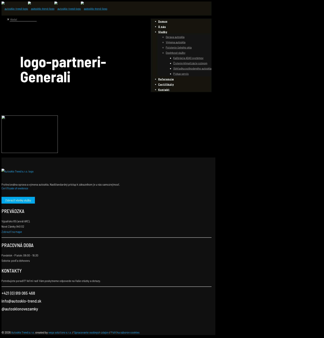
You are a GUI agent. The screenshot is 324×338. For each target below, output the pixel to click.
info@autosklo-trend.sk (21, 301)
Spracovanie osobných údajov (91, 332)
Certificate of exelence (15, 188)
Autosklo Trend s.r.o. (23, 332)
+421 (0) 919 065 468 (18, 293)
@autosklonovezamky (20, 308)
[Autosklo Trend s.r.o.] (54, 8)
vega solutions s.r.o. (60, 332)
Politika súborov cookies (125, 332)
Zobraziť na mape (12, 231)
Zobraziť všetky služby (18, 200)
